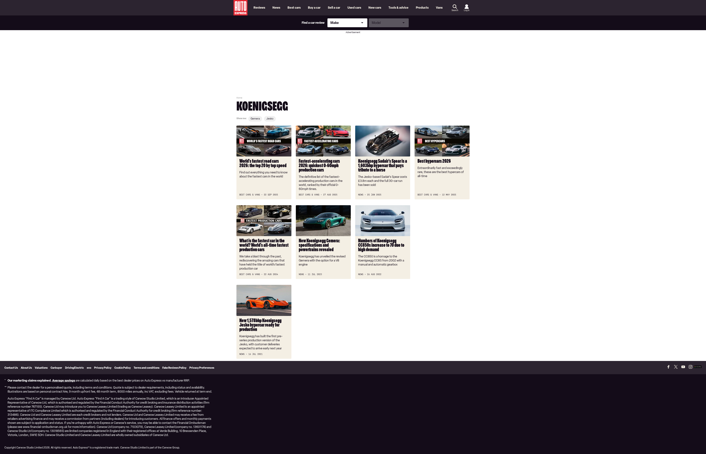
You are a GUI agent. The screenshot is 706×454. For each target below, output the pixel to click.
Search (455, 10)
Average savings (63, 380)
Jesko (269, 118)
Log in (466, 10)
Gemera (255, 118)
